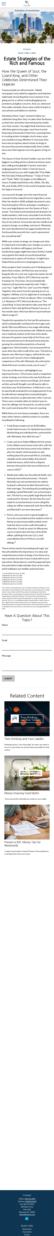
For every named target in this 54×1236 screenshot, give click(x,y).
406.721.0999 (30, 1199)
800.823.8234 (31, 1201)
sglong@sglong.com (27, 1214)
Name (5, 624)
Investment (27, 1232)
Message (6, 655)
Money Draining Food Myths (21, 793)
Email (4, 640)
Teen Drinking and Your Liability (24, 739)
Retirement (27, 1229)
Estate (27, 1234)
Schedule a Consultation (27, 10)
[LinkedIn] (27, 1218)
